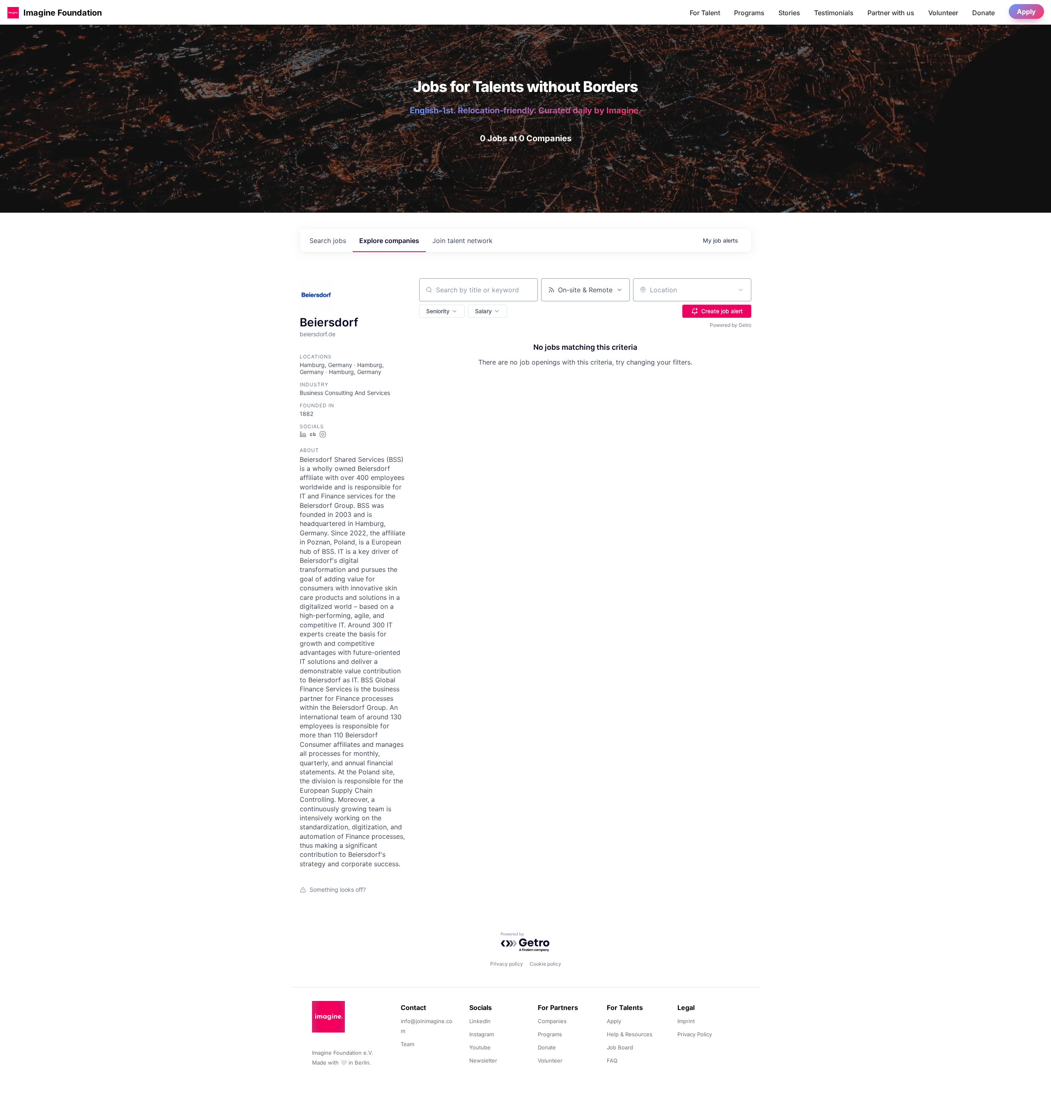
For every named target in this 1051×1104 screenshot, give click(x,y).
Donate (983, 13)
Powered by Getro (730, 325)
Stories (789, 13)
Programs (749, 13)
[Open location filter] (741, 290)
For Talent (705, 13)
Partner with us (890, 13)
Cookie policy (545, 964)
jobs (328, 240)
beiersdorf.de (317, 334)
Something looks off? (338, 889)
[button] (13, 12)
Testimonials (834, 13)
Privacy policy (506, 964)
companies (389, 240)
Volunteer (943, 13)
